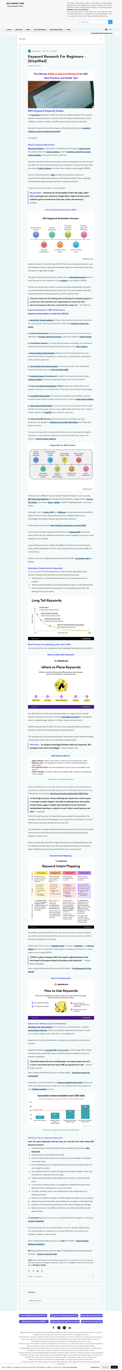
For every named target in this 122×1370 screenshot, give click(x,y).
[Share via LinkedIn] (37, 1271)
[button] (101, 39)
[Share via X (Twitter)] (33, 1271)
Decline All (105, 1367)
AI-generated (51, 1343)
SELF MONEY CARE (15, 3)
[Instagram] (58, 1327)
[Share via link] (42, 1271)
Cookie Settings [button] (95, 1367)
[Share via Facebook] (29, 1271)
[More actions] (93, 51)
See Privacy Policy (72, 1367)
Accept (114, 1367)
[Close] (120, 1367)
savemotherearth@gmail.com (101, 33)
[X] (64, 1327)
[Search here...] (110, 22)
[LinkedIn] (69, 1327)
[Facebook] (53, 1327)
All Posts (22, 39)
